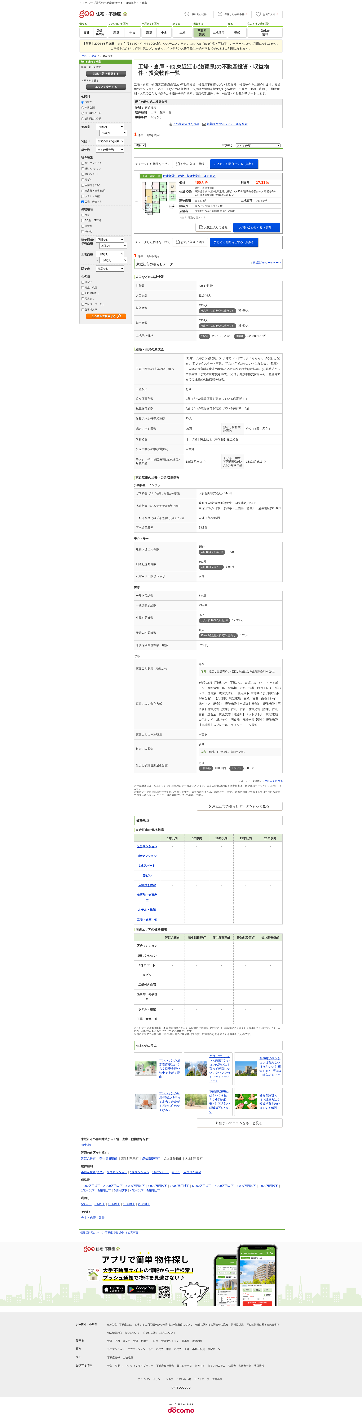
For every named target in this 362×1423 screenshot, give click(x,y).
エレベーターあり (95, 304)
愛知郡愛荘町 (151, 1158)
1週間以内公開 (93, 118)
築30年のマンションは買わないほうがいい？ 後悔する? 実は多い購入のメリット (271, 1069)
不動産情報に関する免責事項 (121, 1232)
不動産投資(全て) (92, 1172)
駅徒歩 (85, 268)
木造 (87, 215)
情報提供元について (91, 1232)
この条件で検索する (103, 316)
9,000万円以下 (268, 1185)
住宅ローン (214, 1349)
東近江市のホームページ (267, 262)
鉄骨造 (88, 225)
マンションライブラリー (139, 1365)
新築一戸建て (155, 1349)
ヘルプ (169, 1379)
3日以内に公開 (93, 113)
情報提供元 (237, 1324)
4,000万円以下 (157, 1185)
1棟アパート (92, 174)
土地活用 (128, 1357)
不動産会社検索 (165, 1365)
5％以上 (99, 1204)
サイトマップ (201, 1379)
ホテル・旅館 (92, 196)
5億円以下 (153, 1190)
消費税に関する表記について (159, 1332)
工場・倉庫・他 (93, 201)
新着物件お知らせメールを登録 (227, 124)
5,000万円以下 (179, 1185)
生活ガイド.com (274, 781)
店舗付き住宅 (92, 185)
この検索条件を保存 (186, 124)
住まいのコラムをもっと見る (240, 1123)
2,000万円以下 (113, 1185)
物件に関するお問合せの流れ (211, 1324)
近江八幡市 (88, 1158)
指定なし (90, 101)
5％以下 (86, 1204)
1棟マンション (93, 168)
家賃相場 (197, 1341)
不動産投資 (198, 1349)
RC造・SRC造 (93, 220)
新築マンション (116, 1349)
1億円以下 (87, 1190)
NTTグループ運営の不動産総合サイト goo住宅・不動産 (113, 2)
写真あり (90, 298)
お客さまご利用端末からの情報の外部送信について (164, 1324)
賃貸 (109, 1341)
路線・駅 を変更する (106, 73)
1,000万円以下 (90, 1185)
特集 (109, 1365)
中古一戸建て (173, 1349)
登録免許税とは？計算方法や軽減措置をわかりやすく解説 (270, 1101)
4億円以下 (137, 1190)
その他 (88, 231)
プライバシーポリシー (150, 1379)
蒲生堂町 (87, 1145)
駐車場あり (91, 309)
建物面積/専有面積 (87, 241)
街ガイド (200, 1365)
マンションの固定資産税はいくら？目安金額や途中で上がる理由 (169, 1068)
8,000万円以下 (246, 1185)
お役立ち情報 (84, 1365)
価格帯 (85, 127)
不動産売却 (113, 1357)
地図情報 (259, 1365)
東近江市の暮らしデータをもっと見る (240, 806)
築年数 (85, 149)
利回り (85, 141)
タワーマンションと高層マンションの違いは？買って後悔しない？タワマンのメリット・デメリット (219, 1069)
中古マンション (136, 1349)
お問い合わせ (183, 1379)
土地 (186, 1349)
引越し (119, 1365)
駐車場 (185, 1341)
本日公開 (90, 107)
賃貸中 (88, 281)
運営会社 (217, 1379)
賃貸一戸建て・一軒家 (145, 1341)
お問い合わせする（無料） (256, 227)
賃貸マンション (170, 1341)
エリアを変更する (106, 86)
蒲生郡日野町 (108, 1158)
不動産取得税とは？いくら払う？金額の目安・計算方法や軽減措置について (219, 1102)
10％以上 (114, 1204)
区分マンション (93, 162)
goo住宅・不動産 (86, 1324)
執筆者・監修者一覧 (239, 1365)
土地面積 (87, 254)
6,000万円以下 (201, 1185)
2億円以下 (104, 1190)
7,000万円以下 (224, 1185)
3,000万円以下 (135, 1185)
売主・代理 (91, 287)
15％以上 (129, 1204)
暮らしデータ (184, 1365)
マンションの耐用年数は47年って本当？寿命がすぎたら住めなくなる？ (169, 1101)
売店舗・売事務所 (95, 190)
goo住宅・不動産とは (119, 1324)
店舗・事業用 (122, 1341)
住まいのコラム (216, 1365)
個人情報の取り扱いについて (123, 1332)
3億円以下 (120, 1190)
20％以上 (144, 1204)
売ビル (88, 179)
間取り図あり (92, 293)
